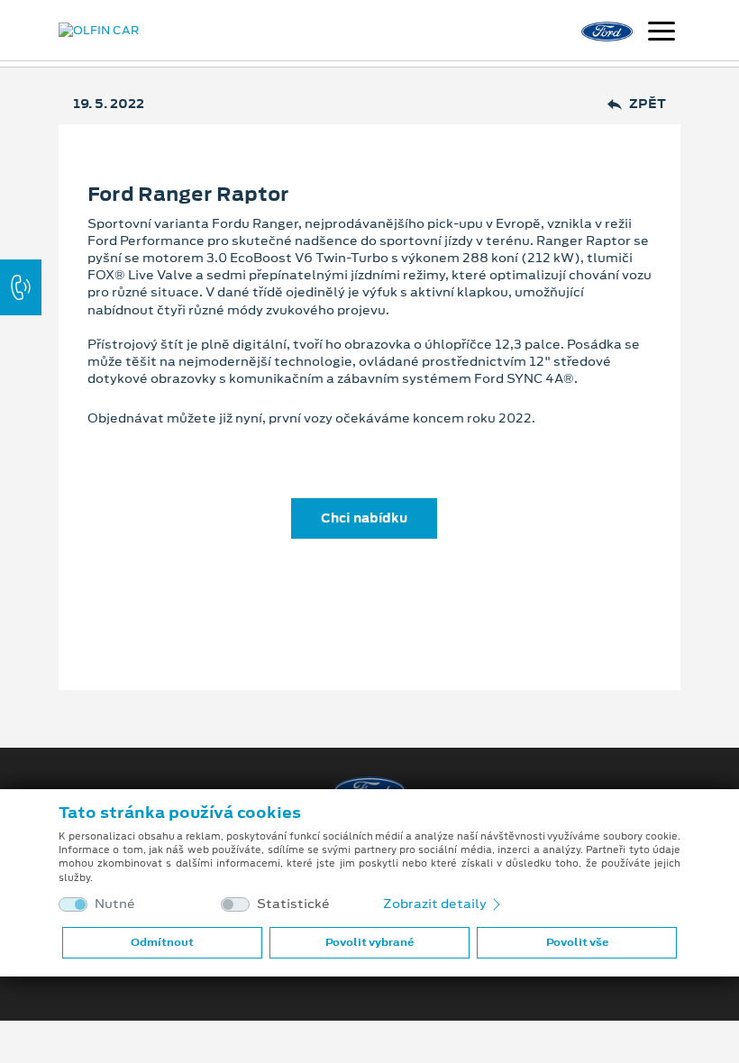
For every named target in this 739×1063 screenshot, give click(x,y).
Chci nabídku (364, 518)
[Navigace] (661, 33)
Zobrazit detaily (436, 904)
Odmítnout (162, 942)
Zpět (647, 104)
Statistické (293, 904)
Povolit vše (577, 942)
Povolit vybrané (369, 942)
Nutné (115, 904)
